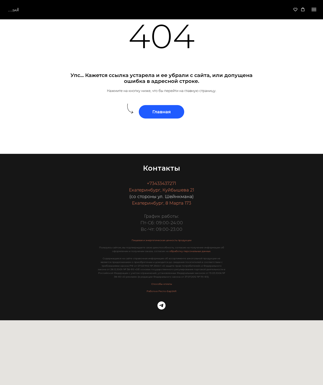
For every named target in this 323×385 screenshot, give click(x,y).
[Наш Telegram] (161, 305)
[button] (295, 9)
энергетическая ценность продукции (168, 240)
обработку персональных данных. (190, 251)
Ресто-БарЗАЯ (167, 291)
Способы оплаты (161, 283)
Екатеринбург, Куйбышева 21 (161, 190)
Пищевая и (138, 240)
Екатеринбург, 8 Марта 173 (161, 203)
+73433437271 (161, 183)
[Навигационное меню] (314, 9)
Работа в (152, 291)
